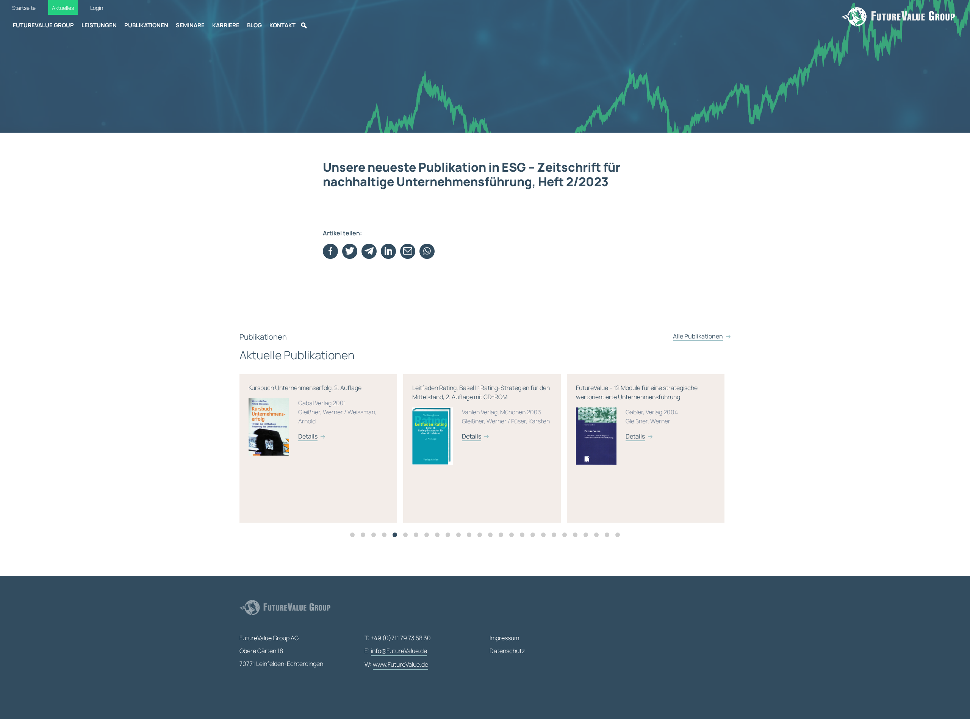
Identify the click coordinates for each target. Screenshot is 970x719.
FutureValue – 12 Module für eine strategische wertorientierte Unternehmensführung (637, 412)
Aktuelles (63, 7)
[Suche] (303, 25)
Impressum (504, 638)
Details (308, 436)
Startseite (24, 7)
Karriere (225, 25)
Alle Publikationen (698, 336)
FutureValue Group (43, 25)
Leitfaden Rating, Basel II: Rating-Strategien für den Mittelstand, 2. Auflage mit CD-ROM (481, 412)
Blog (254, 25)
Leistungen (99, 25)
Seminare (190, 25)
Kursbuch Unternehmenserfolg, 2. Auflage (313, 412)
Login (96, 7)
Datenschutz (507, 651)
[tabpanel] (321, 448)
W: (396, 664)
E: (396, 651)
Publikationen (146, 25)
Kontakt (282, 25)
